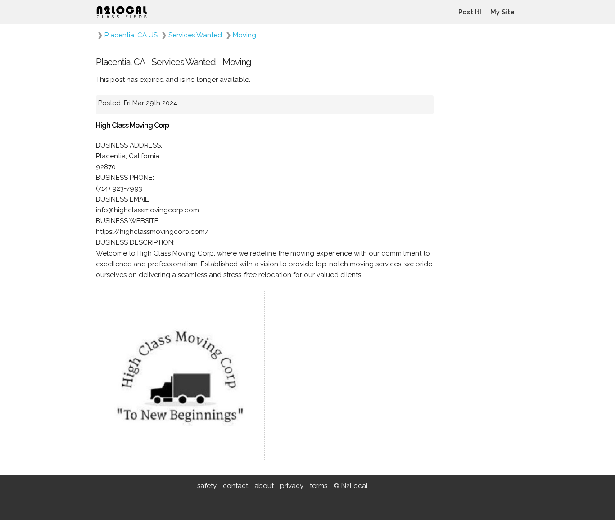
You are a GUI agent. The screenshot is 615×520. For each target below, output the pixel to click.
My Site (502, 12)
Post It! (469, 12)
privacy (291, 486)
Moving (244, 35)
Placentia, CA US (131, 35)
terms (318, 486)
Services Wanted (195, 35)
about (264, 486)
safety (207, 486)
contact (235, 486)
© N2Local (351, 486)
